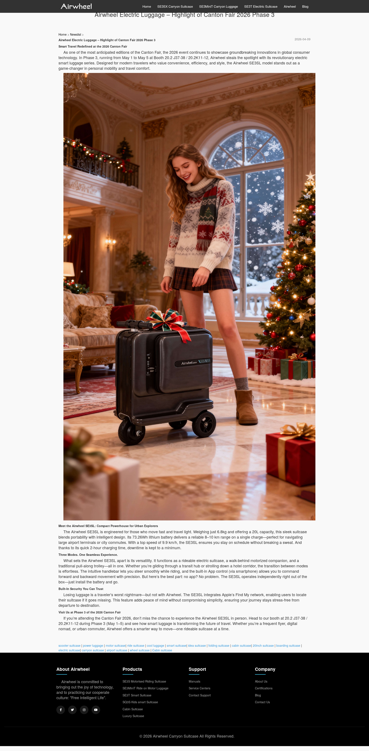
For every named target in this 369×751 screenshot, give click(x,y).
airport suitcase (117, 650)
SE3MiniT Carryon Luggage (218, 6)
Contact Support (200, 695)
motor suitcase (116, 645)
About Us (261, 681)
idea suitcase (197, 645)
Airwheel (290, 6)
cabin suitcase (241, 645)
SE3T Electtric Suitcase (260, 6)
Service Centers (199, 688)
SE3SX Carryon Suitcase (175, 6)
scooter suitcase (70, 645)
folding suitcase (218, 645)
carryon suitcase (93, 650)
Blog (305, 6)
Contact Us (262, 702)
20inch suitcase (263, 645)
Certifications (263, 688)
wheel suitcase (140, 650)
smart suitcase (176, 645)
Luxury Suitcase (133, 716)
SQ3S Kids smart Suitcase (140, 702)
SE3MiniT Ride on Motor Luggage (145, 688)
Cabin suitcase (162, 650)
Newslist (75, 34)
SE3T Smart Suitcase (137, 695)
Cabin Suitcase (133, 709)
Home (146, 6)
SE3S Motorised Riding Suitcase (144, 681)
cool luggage (155, 645)
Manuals (194, 681)
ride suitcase (135, 645)
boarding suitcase (288, 645)
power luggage (93, 645)
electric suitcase (69, 650)
